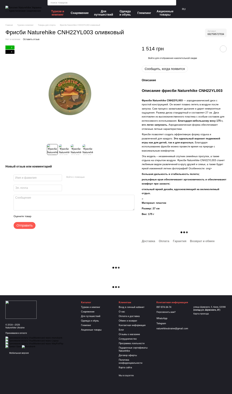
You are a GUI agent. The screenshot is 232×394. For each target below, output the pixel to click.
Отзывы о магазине (129, 334)
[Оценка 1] (37, 216)
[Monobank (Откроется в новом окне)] (28, 346)
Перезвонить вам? (166, 312)
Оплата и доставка (129, 316)
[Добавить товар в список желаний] (223, 48)
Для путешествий (103, 13)
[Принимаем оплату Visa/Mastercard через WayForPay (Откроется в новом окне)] (34, 343)
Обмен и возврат (128, 320)
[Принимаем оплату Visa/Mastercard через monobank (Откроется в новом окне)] (33, 338)
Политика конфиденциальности (130, 361)
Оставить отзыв (31, 39)
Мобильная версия (19, 353)
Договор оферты (128, 355)
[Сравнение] (195, 9)
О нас (122, 311)
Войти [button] (151, 58)
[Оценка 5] (60, 216)
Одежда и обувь (125, 13)
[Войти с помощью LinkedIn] (100, 177)
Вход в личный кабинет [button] (131, 307)
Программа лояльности (131, 343)
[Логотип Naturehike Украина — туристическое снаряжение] (21, 309)
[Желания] (205, 9)
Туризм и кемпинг (57, 13)
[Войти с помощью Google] (94, 177)
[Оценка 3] (49, 216)
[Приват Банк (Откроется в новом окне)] (13, 346)
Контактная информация (132, 325)
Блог (121, 329)
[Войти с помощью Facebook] (88, 177)
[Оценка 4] (55, 216)
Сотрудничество (128, 338)
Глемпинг (144, 12)
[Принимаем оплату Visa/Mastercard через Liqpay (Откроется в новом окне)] (32, 340)
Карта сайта (125, 367)
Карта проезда (201, 313)
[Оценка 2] (43, 216)
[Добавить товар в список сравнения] (213, 48)
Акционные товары (165, 13)
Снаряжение (80, 12)
